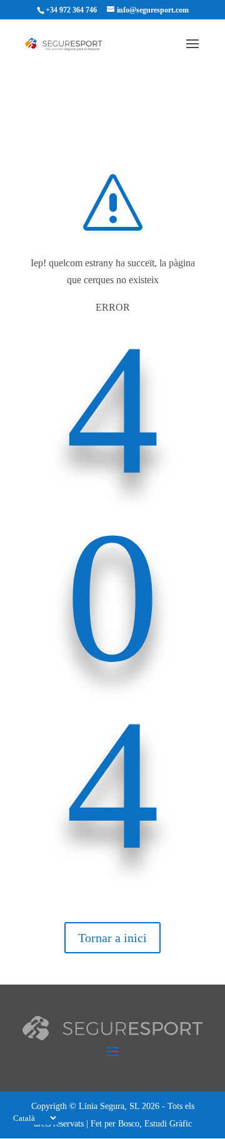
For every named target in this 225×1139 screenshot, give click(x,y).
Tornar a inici (112, 938)
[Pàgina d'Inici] (70, 43)
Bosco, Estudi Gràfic (155, 1123)
